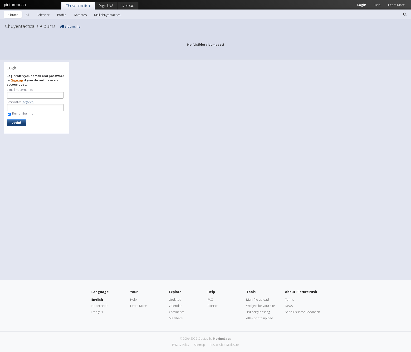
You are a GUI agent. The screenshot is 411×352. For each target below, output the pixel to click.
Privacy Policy (180, 345)
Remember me (22, 113)
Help (377, 5)
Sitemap (199, 345)
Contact (212, 306)
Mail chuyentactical (107, 15)
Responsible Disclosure (224, 345)
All (27, 15)
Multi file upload (257, 299)
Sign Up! (106, 5)
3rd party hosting (258, 312)
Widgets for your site (260, 306)
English (97, 299)
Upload (128, 5)
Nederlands (99, 306)
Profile (61, 15)
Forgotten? (28, 102)
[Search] (405, 14)
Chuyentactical (78, 5)
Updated (175, 299)
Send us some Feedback (302, 312)
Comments (176, 312)
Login (361, 5)
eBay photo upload (259, 318)
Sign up (17, 80)
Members (175, 318)
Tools (251, 291)
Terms (289, 299)
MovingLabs (222, 339)
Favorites (80, 15)
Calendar (43, 15)
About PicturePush (301, 291)
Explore (175, 291)
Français (97, 312)
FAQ (210, 299)
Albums (13, 15)
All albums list (71, 26)
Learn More (396, 5)
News (289, 306)
